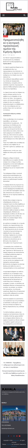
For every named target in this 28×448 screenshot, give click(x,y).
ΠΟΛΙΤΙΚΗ (5, 36)
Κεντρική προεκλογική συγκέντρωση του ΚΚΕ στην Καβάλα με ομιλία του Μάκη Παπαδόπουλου (13, 373)
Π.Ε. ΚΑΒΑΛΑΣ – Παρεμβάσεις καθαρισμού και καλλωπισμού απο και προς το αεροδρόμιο (14, 365)
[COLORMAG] (14, 388)
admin (13, 55)
